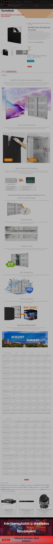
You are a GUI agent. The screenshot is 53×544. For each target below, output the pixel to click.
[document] (26, 272)
